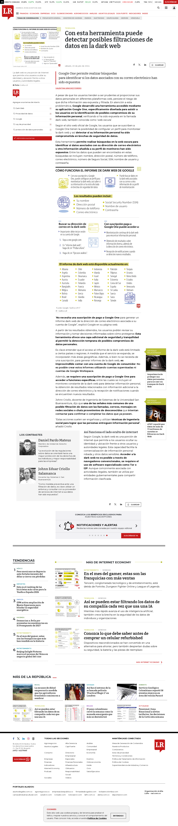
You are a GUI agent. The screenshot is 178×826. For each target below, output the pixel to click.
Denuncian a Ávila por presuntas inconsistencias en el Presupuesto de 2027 (32, 623)
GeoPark (124, 18)
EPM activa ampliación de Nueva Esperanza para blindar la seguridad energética (30, 606)
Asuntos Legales (51, 746)
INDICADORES (135, 13)
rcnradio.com (60, 795)
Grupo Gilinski (112, 18)
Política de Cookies (97, 818)
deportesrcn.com (119, 795)
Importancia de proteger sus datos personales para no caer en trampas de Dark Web (155, 380)
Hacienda (20, 617)
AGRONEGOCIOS (81, 13)
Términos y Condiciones (122, 756)
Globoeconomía (94, 762)
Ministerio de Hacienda (72, 18)
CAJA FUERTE (122, 13)
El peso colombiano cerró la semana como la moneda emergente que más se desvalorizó (100, 713)
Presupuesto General (51, 18)
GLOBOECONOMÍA (65, 13)
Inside (89, 765)
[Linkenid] (24, 739)
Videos (68, 778)
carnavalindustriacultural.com (25, 795)
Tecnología (40, 706)
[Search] (158, 8)
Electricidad (99, 18)
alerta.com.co (103, 795)
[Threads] (34, 739)
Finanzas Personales (73, 762)
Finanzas (48, 762)
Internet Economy (52, 768)
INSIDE (145, 13)
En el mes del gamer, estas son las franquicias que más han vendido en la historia (31, 638)
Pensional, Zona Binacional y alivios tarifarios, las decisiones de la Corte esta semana (152, 713)
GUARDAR (159, 65)
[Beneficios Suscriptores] (166, 7)
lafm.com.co (89, 795)
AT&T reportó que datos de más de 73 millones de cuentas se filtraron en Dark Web (156, 430)
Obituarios (69, 768)
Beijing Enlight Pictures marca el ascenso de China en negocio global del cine (32, 654)
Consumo (48, 753)
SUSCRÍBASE (171, 2)
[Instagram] (29, 739)
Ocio (89, 768)
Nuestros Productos (120, 746)
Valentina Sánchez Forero (68, 88)
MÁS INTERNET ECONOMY (147, 662)
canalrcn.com (46, 795)
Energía (88, 18)
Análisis (90, 743)
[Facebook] (134, 65)
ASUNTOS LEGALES (107, 13)
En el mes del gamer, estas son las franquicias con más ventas (115, 575)
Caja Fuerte (70, 746)
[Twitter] (139, 65)
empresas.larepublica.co (62, 792)
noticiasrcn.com (75, 795)
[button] (59, 526)
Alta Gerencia (71, 743)
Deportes (21, 584)
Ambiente (143, 685)
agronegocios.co (42, 792)
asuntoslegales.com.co (22, 792)
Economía (91, 753)
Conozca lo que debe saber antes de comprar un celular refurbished (116, 635)
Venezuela (135, 18)
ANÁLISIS (93, 13)
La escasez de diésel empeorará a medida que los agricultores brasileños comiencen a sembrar (47, 693)
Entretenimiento (24, 633)
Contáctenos (117, 750)
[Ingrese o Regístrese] (174, 8)
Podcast (47, 771)
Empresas (48, 759)
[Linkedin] (145, 65)
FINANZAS (24, 13)
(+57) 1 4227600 (20, 750)
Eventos (90, 759)
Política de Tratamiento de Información (128, 759)
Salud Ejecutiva (93, 771)
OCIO (53, 13)
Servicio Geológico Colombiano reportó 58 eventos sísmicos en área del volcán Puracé (151, 692)
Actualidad (144, 706)
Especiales (69, 759)
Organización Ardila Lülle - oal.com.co (154, 792)
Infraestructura (71, 765)
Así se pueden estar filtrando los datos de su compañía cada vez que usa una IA (122, 604)
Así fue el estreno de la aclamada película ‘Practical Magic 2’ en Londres (99, 692)
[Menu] (18, 13)
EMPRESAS (45, 13)
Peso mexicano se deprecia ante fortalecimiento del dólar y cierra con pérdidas (31, 574)
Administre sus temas (25, 138)
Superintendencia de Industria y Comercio (130, 765)
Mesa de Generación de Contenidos (127, 743)
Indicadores (49, 765)
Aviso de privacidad (120, 753)
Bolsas (90, 706)
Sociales (90, 685)
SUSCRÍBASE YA (131, 536)
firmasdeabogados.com (86, 792)
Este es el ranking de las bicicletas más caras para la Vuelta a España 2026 (31, 589)
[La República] (8, 12)
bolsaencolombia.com (108, 792)
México (20, 568)
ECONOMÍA (34, 13)
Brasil (37, 685)
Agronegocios (50, 743)
